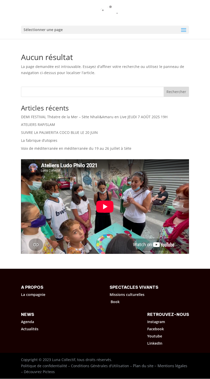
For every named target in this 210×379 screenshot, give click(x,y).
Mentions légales (172, 365)
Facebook (155, 328)
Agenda (27, 321)
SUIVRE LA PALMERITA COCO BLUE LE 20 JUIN (59, 132)
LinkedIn (154, 343)
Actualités (29, 328)
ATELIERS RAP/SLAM (38, 124)
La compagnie (33, 294)
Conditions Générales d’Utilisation (100, 365)
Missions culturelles (127, 294)
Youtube (154, 336)
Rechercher (176, 91)
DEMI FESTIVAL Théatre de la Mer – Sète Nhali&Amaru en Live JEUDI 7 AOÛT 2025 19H (94, 116)
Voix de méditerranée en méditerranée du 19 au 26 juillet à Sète (76, 148)
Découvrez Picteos (39, 371)
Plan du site (143, 365)
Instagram (156, 321)
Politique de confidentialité (44, 365)
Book (115, 301)
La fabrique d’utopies (39, 140)
